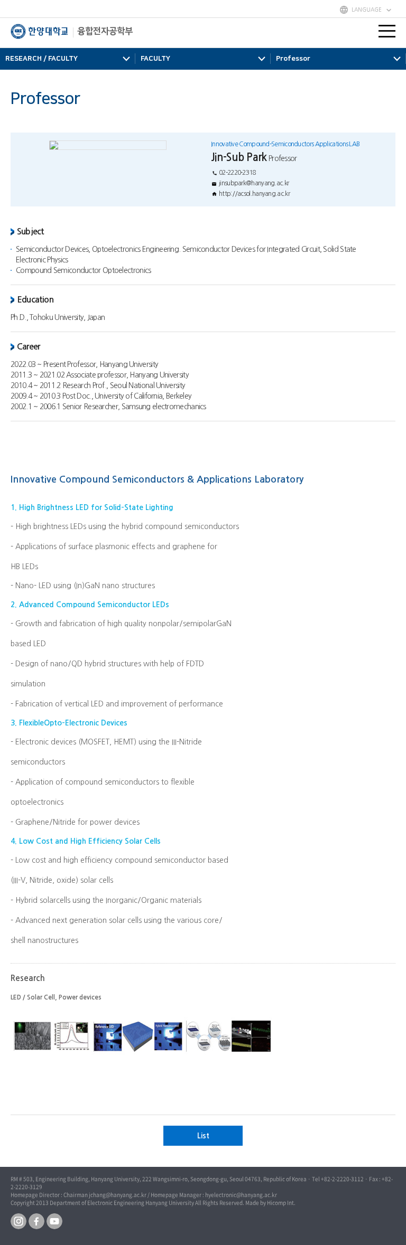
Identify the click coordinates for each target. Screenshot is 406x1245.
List (203, 1135)
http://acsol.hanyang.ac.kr (254, 194)
